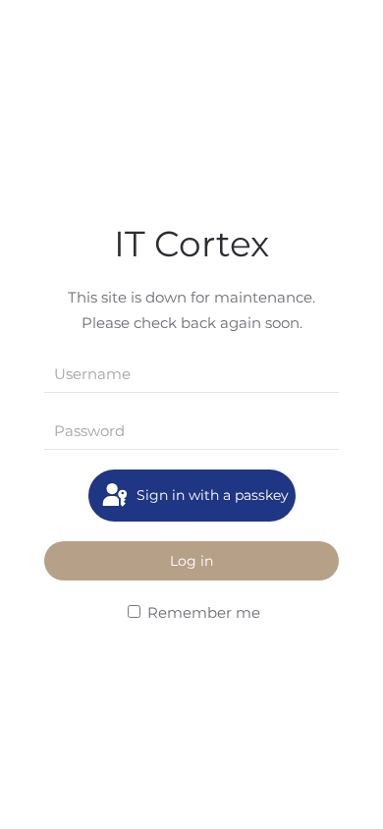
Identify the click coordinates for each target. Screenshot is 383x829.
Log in (191, 561)
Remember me (201, 612)
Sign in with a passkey (211, 495)
